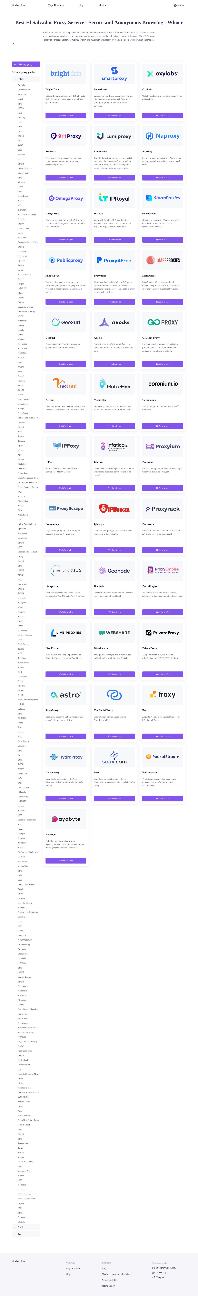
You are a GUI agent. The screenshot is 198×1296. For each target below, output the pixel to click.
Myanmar (22, 496)
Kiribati (21, 1083)
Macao (20, 607)
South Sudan (23, 413)
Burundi (21, 376)
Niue (20, 1111)
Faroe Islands (23, 741)
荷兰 (20, 140)
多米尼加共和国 (25, 940)
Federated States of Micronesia (30, 1074)
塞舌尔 (21, 390)
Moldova (21, 811)
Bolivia (21, 1176)
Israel (20, 127)
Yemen (20, 506)
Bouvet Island (23, 473)
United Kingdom (25, 168)
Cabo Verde (22, 256)
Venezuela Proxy (24, 1171)
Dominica (22, 935)
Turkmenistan (23, 663)
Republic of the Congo (27, 214)
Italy (20, 131)
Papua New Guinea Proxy (28, 1120)
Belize (20, 921)
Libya (20, 335)
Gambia (21, 298)
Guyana (21, 1203)
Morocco (21, 339)
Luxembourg (23, 797)
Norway (21, 829)
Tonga (20, 1148)
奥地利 (21, 695)
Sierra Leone (23, 404)
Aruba (20, 894)
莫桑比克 (22, 210)
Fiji (19, 1069)
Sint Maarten (23, 1023)
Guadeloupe (23, 954)
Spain (20, 159)
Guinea (21, 302)
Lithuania (22, 792)
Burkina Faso (23, 228)
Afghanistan (23, 501)
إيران (20, 492)
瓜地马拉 (22, 958)
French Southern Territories (29, 487)
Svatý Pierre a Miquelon (28, 1009)
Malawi (21, 358)
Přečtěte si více (66, 115)
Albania (21, 690)
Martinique (22, 991)
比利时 (21, 704)
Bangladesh (22, 538)
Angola (21, 224)
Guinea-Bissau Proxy (26, 311)
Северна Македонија (27, 820)
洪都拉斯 (22, 963)
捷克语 (21, 108)
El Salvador (23, 1018)
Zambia (21, 459)
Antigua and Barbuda (26, 884)
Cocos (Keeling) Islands (27, 552)
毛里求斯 (22, 353)
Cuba (20, 880)
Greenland (22, 949)
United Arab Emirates (27, 524)
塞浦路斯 (22, 718)
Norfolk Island (24, 1102)
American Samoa (25, 1051)
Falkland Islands (24, 1194)
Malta (20, 824)
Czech (20, 723)
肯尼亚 (21, 316)
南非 (20, 455)
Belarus (21, 681)
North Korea (23, 515)
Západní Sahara (24, 274)
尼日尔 (21, 367)
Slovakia (21, 857)
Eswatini (21, 422)
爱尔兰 (21, 769)
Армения (22, 529)
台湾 (20, 672)
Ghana (20, 293)
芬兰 (20, 737)
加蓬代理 (22, 288)
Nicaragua (22, 1000)
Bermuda (21, 908)
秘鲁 (20, 1208)
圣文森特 (22, 1037)
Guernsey (22, 746)
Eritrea (20, 279)
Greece (20, 755)
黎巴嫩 (21, 593)
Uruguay (21, 1222)
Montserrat (22, 995)
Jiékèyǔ (21, 1046)
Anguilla (21, 889)
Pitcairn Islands (24, 1125)
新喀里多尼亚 (24, 1097)
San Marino (22, 861)
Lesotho (21, 330)
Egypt (20, 270)
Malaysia (21, 616)
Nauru (20, 1106)
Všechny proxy (25, 64)
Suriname (22, 1217)
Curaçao (21, 931)
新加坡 (21, 649)
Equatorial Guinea (25, 307)
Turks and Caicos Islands (28, 1028)
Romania (21, 838)
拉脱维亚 (22, 801)
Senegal (21, 408)
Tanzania (21, 441)
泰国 (20, 653)
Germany (21, 117)
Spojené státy (23, 173)
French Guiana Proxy (26, 1199)
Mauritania (22, 348)
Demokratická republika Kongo (31, 242)
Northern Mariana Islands (28, 1092)
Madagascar (22, 344)
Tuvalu (21, 1152)
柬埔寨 (21, 575)
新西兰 (21, 145)
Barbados (21, 898)
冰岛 (20, 778)
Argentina (22, 94)
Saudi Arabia (23, 644)
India (20, 122)
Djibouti (21, 261)
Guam (20, 1079)
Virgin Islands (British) (27, 1042)
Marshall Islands (24, 1088)
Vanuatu (21, 1157)
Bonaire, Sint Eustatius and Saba (31, 912)
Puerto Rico (23, 1014)
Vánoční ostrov (24, 1065)
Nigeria (21, 372)
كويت (20, 579)
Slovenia (21, 847)
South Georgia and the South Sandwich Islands (37, 478)
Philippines (22, 630)
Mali (20, 205)
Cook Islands (23, 1060)
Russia (20, 187)
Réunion (21, 381)
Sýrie (20, 510)
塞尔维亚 (22, 843)
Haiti (20, 875)
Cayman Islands (24, 977)
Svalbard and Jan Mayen (28, 852)
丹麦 (20, 727)
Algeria (21, 265)
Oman (20, 626)
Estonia (21, 732)
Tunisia (21, 436)
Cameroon (22, 251)
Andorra (21, 686)
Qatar (20, 640)
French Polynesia (25, 1115)
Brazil (20, 99)
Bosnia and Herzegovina (28, 700)
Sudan (20, 395)
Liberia (21, 325)
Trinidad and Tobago (26, 1032)
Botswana (22, 238)
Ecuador (21, 1189)
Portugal (21, 834)
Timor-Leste (23, 1143)
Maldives (21, 612)
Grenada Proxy (24, 945)
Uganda (21, 445)
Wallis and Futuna (25, 1162)
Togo (20, 432)
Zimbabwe (22, 464)
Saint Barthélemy (25, 903)
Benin (20, 233)
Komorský (22, 321)
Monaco (21, 806)
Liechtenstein (23, 787)
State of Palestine (25, 635)
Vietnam (21, 182)
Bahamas (21, 917)
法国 (20, 113)
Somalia (21, 219)
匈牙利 (21, 764)
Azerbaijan (22, 533)
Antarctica (22, 469)
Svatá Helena (23, 399)
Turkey (21, 667)
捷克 (20, 104)
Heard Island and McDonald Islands (32, 482)
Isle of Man (22, 774)
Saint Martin (23, 986)
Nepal (20, 621)
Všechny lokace (24, 90)
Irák (19, 519)
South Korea (23, 196)
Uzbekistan (22, 677)
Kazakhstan (22, 584)
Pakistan (21, 154)
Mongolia (22, 603)
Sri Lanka (22, 598)
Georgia (21, 556)
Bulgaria (21, 709)
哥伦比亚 (22, 1185)
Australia (21, 85)
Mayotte (21, 450)
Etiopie (21, 284)
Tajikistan (22, 658)
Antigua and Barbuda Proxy (29, 418)
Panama (21, 1005)
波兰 (20, 150)
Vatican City (23, 866)
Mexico (21, 201)
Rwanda (21, 385)
